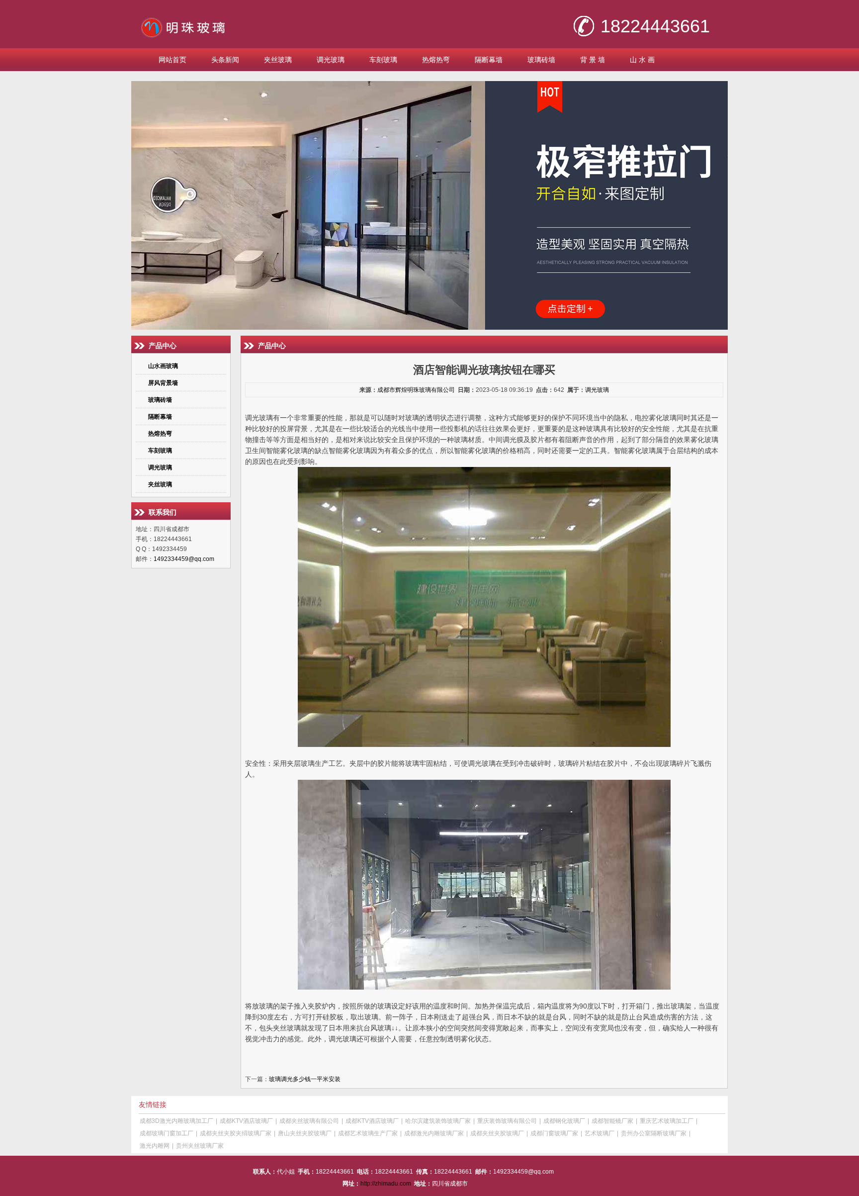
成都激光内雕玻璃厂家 (434, 1133)
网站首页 (172, 60)
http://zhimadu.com (385, 1183)
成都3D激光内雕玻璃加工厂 (176, 1120)
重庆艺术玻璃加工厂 (666, 1120)
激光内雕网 (155, 1145)
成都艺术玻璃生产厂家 (368, 1133)
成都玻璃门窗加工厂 (166, 1133)
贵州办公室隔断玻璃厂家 (654, 1133)
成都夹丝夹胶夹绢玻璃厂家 (235, 1133)
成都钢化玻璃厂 (564, 1120)
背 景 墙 (592, 60)
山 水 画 (642, 60)
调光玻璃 (330, 60)
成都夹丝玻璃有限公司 (309, 1120)
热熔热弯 (436, 60)
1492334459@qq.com (184, 558)
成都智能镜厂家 (612, 1120)
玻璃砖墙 (541, 60)
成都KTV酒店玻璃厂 (246, 1120)
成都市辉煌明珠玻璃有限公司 (416, 389)
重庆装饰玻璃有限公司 (507, 1120)
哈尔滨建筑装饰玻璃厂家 (438, 1120)
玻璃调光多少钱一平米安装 (305, 1079)
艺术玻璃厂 (599, 1133)
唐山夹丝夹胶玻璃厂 (305, 1133)
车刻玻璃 (383, 60)
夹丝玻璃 (278, 60)
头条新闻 (225, 60)
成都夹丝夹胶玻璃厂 (497, 1133)
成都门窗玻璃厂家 (554, 1133)
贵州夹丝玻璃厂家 (200, 1145)
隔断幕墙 (489, 60)
